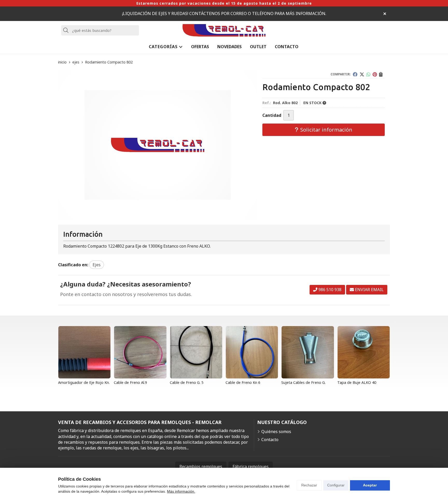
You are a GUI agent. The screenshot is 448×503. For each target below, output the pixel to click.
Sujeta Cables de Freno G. (303, 382)
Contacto (269, 439)
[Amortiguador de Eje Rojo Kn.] (84, 352)
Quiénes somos (276, 431)
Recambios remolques (200, 466)
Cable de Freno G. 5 (187, 382)
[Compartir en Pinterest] (375, 74)
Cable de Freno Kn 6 (243, 382)
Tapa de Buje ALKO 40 (356, 382)
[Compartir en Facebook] (355, 74)
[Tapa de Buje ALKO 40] (364, 352)
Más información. (181, 491)
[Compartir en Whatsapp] (368, 74)
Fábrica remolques (251, 466)
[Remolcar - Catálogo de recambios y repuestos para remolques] (224, 30)
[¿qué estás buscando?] (100, 30)
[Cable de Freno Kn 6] (252, 352)
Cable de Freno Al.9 (130, 382)
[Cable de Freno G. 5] (196, 352)
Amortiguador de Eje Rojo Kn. (84, 382)
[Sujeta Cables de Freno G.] (308, 352)
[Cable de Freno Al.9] (140, 352)
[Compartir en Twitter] (362, 74)
